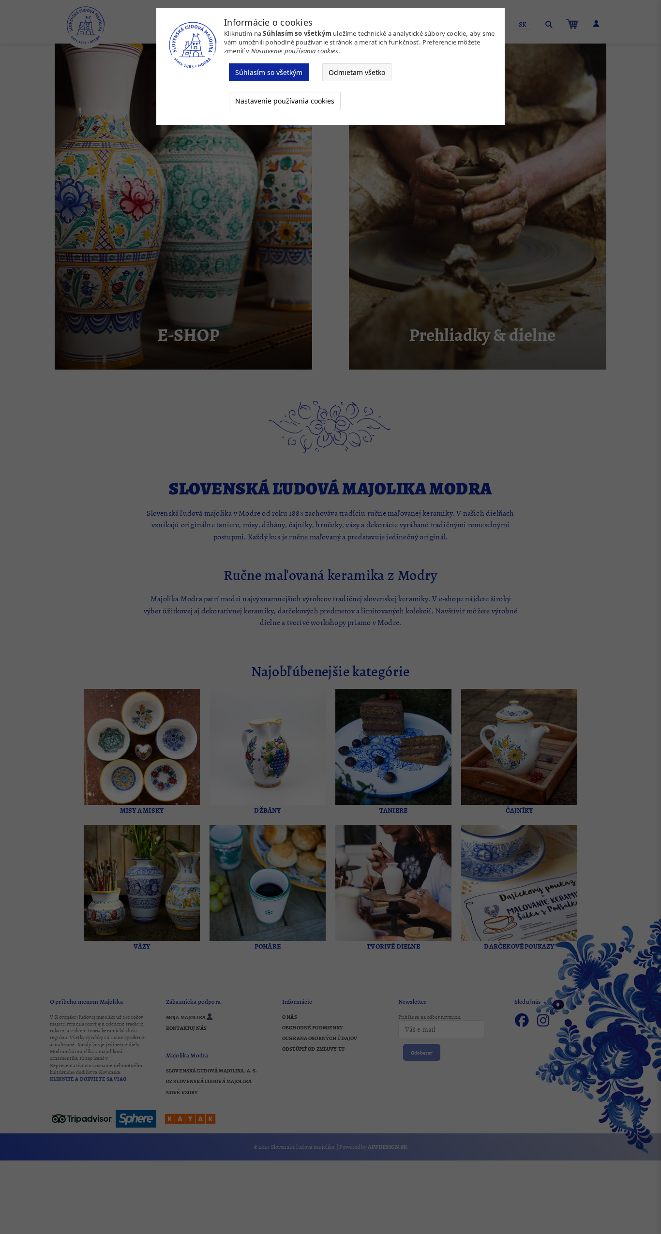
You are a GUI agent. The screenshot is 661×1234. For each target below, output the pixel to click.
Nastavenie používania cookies (284, 100)
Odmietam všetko (357, 72)
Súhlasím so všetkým (268, 72)
